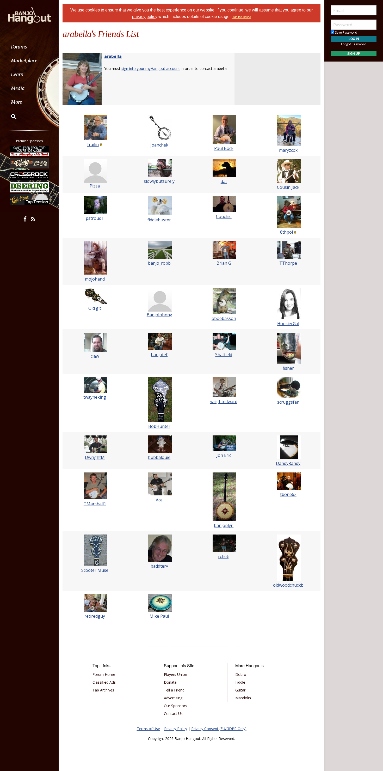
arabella (113, 56)
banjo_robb (159, 263)
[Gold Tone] (29, 199)
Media (17, 88)
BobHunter (159, 426)
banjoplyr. (223, 525)
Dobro (240, 674)
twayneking (94, 397)
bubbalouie (159, 457)
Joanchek (159, 145)
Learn (17, 74)
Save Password (345, 32)
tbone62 (288, 494)
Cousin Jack (288, 187)
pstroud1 (95, 218)
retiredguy (94, 616)
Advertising (173, 697)
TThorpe (288, 263)
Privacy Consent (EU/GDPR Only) (218, 728)
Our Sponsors (175, 705)
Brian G (224, 263)
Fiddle (240, 682)
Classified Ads (104, 682)
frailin (93, 144)
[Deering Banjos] (29, 187)
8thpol (286, 232)
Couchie (224, 216)
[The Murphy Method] (29, 151)
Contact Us (173, 713)
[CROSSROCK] (29, 175)
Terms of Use (148, 728)
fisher (288, 368)
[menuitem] (29, 47)
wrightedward (223, 401)
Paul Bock (223, 148)
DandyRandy (288, 463)
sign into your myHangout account (150, 68)
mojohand (95, 279)
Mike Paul (159, 616)
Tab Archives (103, 690)
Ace (159, 500)
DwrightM (95, 457)
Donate (170, 682)
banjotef (159, 354)
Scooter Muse (94, 570)
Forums (19, 47)
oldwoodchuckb (288, 585)
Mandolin (243, 697)
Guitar (240, 690)
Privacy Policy (175, 728)
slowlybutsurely (159, 181)
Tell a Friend (174, 690)
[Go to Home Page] (29, 15)
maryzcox (288, 150)
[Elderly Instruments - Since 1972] (29, 163)
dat (224, 181)
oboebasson (224, 318)
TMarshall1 (95, 504)
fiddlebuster (159, 220)
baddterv (159, 566)
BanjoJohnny (159, 315)
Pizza (95, 186)
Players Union (175, 674)
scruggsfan (288, 402)
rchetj (223, 556)
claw (95, 356)
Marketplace (24, 61)
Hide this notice (241, 17)
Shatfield (223, 354)
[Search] (10, 116)
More (16, 102)
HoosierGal (288, 323)
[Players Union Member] (100, 144)
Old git (94, 308)
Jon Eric (224, 455)
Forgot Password (353, 44)
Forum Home (103, 674)
